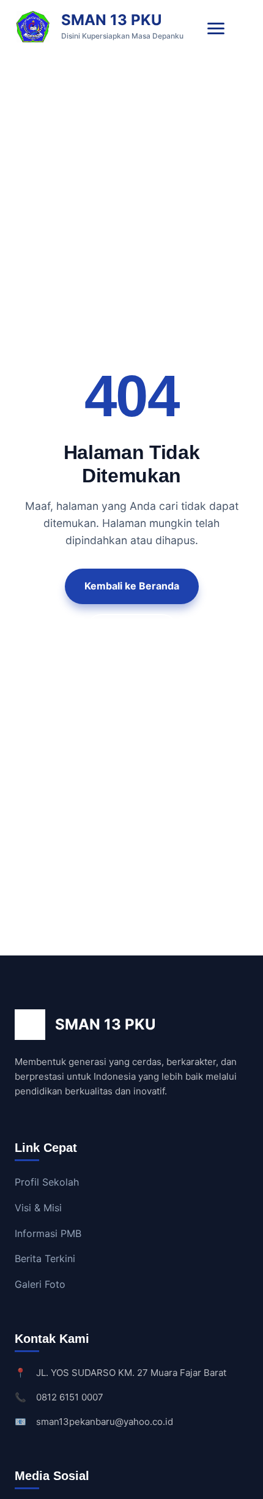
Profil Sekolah (47, 1182)
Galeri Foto (40, 1284)
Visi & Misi (38, 1208)
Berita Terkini (45, 1258)
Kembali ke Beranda (131, 586)
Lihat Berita (132, 632)
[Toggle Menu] (215, 28)
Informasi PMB (48, 1233)
